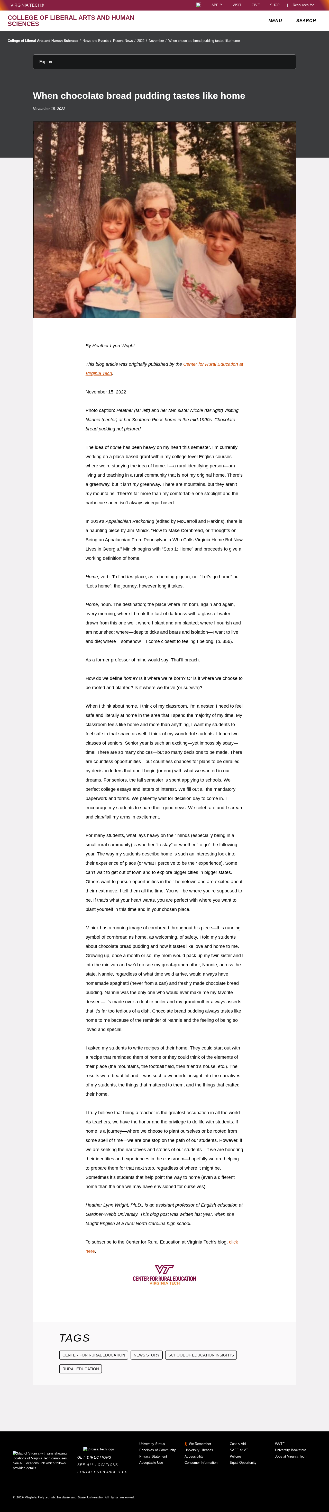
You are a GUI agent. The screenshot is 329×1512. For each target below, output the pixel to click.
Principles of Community (157, 1450)
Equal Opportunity (243, 1463)
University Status (152, 1444)
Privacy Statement (153, 1456)
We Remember (200, 1444)
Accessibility (194, 1456)
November (158, 41)
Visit (237, 5)
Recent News (124, 41)
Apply (217, 5)
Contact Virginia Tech (104, 1472)
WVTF (280, 1444)
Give (256, 5)
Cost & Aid (238, 1444)
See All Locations (99, 1465)
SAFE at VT (239, 1450)
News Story (147, 1355)
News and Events (97, 41)
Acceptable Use (151, 1463)
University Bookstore (290, 1450)
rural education (80, 1369)
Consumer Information (201, 1463)
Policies (236, 1456)
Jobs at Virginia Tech (290, 1456)
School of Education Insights (201, 1355)
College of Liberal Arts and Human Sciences (44, 41)
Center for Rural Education (93, 1355)
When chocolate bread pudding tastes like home (204, 41)
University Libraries (199, 1450)
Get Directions (96, 1457)
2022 (142, 41)
